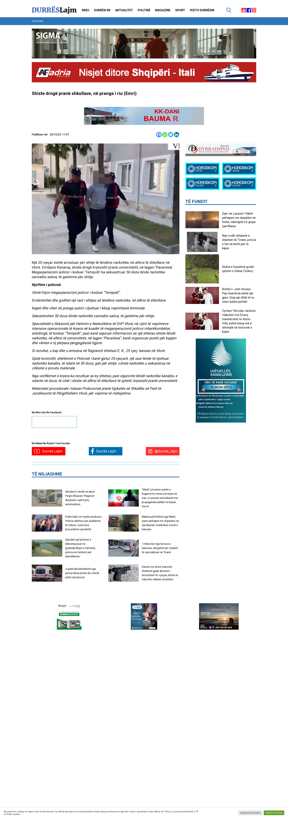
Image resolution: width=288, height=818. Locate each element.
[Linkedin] (176, 134)
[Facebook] (159, 134)
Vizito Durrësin (202, 10)
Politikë (144, 10)
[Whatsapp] (164, 134)
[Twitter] (170, 134)
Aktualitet (124, 10)
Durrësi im (102, 10)
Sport (180, 10)
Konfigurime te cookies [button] (250, 813)
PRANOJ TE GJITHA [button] (274, 813)
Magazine (162, 10)
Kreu (85, 10)
